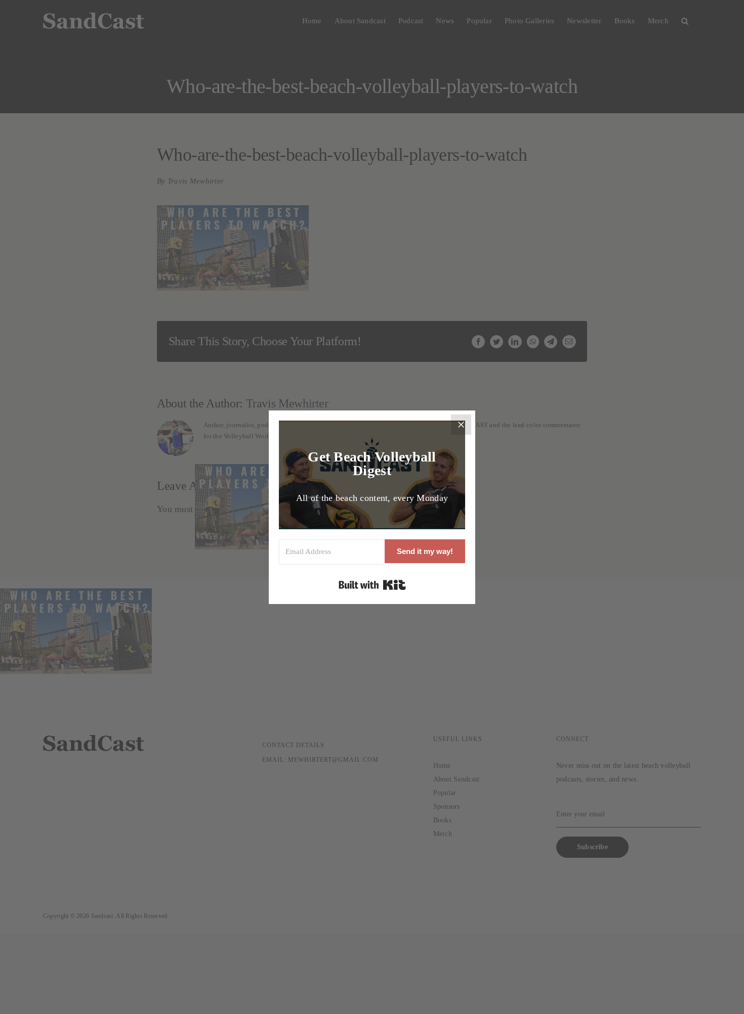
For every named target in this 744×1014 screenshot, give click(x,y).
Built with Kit (372, 585)
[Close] (461, 424)
